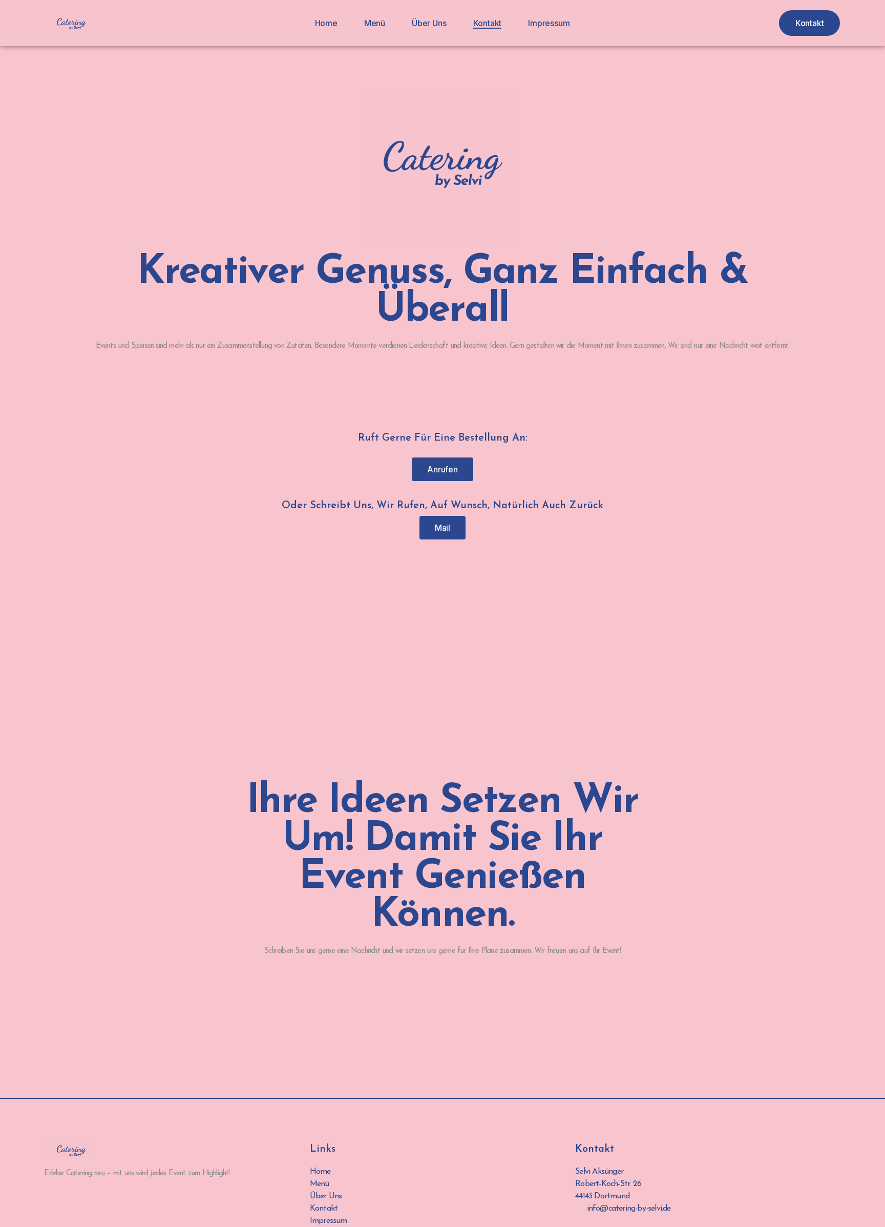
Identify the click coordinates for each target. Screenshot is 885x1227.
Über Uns (429, 23)
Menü (374, 23)
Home (326, 23)
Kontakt (487, 23)
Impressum (549, 23)
